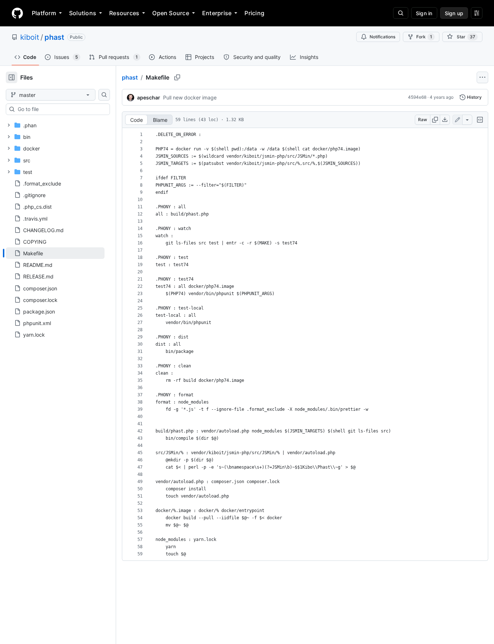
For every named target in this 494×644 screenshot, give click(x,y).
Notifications (382, 36)
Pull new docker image (190, 97)
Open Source (170, 13)
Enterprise (216, 13)
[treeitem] (55, 253)
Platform (44, 13)
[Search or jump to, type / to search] (400, 13)
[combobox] (61, 109)
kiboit (29, 37)
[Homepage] (17, 13)
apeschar (148, 97)
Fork (424, 36)
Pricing (254, 13)
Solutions (82, 13)
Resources (124, 13)
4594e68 (417, 97)
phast (54, 37)
